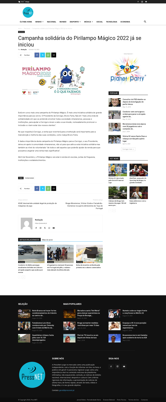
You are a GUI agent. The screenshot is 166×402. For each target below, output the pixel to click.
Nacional (51, 22)
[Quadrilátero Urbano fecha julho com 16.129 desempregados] (24, 338)
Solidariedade (29, 178)
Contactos (144, 400)
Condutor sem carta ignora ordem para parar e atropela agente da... (134, 114)
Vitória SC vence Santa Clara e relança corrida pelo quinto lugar (135, 138)
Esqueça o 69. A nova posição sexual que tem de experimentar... (134, 325)
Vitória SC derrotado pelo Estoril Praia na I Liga (116, 180)
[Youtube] (146, 1)
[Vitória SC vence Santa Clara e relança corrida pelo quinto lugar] (115, 139)
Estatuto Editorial (109, 400)
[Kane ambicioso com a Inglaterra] (139, 192)
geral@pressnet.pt (66, 390)
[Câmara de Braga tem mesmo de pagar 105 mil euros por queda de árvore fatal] (118, 192)
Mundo (63, 22)
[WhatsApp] (48, 55)
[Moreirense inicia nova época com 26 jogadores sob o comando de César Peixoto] (115, 127)
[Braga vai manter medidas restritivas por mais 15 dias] (69, 326)
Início (20, 28)
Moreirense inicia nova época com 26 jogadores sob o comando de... (134, 126)
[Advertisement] (60, 105)
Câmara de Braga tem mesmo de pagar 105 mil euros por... (117, 203)
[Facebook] (138, 1)
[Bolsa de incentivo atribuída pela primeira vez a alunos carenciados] (89, 254)
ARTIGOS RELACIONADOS (29, 240)
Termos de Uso (133, 400)
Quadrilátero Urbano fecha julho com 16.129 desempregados (43, 337)
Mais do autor (47, 240)
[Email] (53, 55)
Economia (125, 22)
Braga (111, 198)
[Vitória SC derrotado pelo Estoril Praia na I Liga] (118, 170)
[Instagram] (142, 1)
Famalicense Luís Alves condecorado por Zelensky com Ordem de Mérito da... (43, 325)
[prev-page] (19, 277)
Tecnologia (111, 22)
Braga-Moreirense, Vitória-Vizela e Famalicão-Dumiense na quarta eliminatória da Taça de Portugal (84, 206)
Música (87, 22)
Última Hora (26, 22)
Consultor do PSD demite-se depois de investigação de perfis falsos (134, 101)
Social (99, 22)
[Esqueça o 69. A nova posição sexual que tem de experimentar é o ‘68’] (115, 326)
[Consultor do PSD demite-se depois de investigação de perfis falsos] (115, 102)
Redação (24, 49)
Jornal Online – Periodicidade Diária (89, 400)
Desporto (74, 22)
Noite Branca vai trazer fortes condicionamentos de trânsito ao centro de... (44, 313)
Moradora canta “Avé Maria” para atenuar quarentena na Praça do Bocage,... (88, 313)
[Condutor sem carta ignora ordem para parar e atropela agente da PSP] (115, 114)
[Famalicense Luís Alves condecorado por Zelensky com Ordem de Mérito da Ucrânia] (24, 326)
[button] (145, 22)
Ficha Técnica (121, 400)
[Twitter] (42, 55)
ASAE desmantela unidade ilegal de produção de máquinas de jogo (37, 204)
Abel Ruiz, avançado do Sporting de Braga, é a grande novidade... (138, 180)
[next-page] (23, 277)
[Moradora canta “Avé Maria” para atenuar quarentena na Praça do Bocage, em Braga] (69, 313)
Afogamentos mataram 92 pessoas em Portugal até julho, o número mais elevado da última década (60, 267)
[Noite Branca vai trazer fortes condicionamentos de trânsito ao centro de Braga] (24, 313)
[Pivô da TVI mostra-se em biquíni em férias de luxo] (69, 338)
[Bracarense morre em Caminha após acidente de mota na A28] (115, 338)
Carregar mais (127, 149)
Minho (38, 22)
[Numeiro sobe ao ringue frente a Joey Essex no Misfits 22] (115, 313)
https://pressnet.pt (41, 223)
